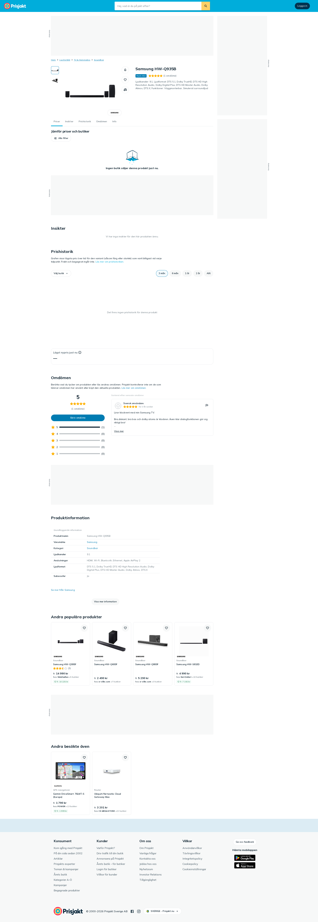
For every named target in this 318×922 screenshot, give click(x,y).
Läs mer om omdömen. (134, 387)
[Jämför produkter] (125, 89)
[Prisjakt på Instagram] (139, 911)
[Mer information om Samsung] (114, 112)
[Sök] (205, 6)
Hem (53, 60)
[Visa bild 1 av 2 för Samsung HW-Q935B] (55, 70)
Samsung (92, 542)
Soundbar (99, 60)
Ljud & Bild (64, 60)
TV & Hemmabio (82, 60)
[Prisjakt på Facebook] (132, 911)
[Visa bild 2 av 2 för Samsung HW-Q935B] (55, 80)
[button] (125, 70)
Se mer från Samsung (63, 589)
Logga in (302, 5)
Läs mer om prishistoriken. (110, 261)
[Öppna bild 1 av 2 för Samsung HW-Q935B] (90, 91)
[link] (162, 417)
